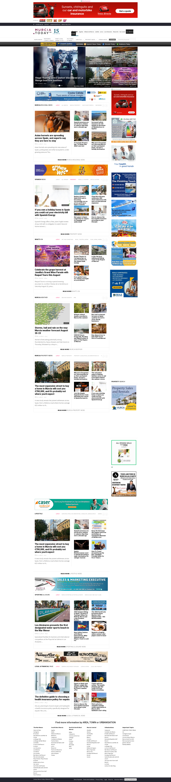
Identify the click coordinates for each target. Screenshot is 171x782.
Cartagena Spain (126, 733)
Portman (35, 760)
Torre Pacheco (37, 774)
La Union (35, 745)
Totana (53, 754)
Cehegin (71, 737)
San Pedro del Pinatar (39, 765)
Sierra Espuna (55, 752)
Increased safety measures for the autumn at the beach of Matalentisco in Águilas (98, 125)
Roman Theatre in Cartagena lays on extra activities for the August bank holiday (80, 260)
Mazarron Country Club (111, 751)
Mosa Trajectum (91, 749)
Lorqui (88, 745)
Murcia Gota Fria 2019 (128, 738)
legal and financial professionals (101, 665)
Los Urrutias (36, 752)
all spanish (58, 179)
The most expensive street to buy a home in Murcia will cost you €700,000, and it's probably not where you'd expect (52, 390)
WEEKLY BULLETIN (66, 24)
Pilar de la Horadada (38, 756)
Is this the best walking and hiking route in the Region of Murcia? (98, 259)
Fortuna (71, 740)
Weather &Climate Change (49, 39)
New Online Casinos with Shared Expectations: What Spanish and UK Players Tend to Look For (81, 636)
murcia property (75, 105)
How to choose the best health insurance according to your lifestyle (81, 705)
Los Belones (36, 749)
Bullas (70, 731)
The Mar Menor (38, 726)
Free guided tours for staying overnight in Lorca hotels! (81, 278)
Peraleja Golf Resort (92, 752)
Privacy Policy (99, 779)
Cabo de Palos (37, 729)
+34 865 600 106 (39, 24)
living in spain (85, 665)
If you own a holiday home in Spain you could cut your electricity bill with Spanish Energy (98, 396)
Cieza (70, 738)
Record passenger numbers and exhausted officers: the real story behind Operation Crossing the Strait (81, 221)
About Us (110, 779)
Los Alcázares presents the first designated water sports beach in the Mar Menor (52, 628)
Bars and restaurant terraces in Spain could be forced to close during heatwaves (98, 318)
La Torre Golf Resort (38, 744)
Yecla (70, 747)
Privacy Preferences (130, 779)
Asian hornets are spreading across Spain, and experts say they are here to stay (50, 138)
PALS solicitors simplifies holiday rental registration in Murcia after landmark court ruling (99, 706)
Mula (70, 746)
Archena (89, 735)
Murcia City (90, 751)
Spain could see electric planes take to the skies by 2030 (98, 218)
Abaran (89, 731)
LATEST (58, 105)
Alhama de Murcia (89, 32)
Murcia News (38, 40)
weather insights (67, 297)
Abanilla (89, 729)
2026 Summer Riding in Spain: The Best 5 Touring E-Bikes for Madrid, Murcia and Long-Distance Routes (81, 616)
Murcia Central (91, 726)
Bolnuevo (53, 735)
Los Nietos (36, 751)
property (67, 179)
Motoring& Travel (70, 39)
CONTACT (46, 24)
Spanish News (103, 40)
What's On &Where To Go (59, 39)
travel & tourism (77, 179)
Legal (105, 779)
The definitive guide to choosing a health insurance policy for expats (52, 697)
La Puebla (35, 742)
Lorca (101, 32)
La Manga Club (37, 738)
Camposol (54, 736)
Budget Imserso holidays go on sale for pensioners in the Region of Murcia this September (51, 212)
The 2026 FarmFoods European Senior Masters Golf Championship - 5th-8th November (99, 615)
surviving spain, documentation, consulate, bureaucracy (79, 514)
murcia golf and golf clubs (93, 595)
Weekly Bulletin (126, 744)
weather (97, 179)
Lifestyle (79, 40)
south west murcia (88, 105)
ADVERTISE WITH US (55, 24)
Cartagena (36, 731)
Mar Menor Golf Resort (39, 754)
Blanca (88, 736)
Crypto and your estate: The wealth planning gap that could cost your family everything (98, 686)
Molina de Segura (91, 747)
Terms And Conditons (88, 779)
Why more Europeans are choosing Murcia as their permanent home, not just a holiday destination (99, 146)
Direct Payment (78, 779)
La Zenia (107, 763)
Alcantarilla (90, 733)
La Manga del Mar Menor (39, 740)
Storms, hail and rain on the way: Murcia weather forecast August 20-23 (51, 330)
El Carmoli (36, 733)
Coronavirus (125, 735)
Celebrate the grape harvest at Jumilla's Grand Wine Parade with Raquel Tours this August (51, 272)
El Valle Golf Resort (92, 740)
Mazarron (53, 747)
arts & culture (88, 179)
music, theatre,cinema (81, 239)
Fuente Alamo (55, 740)
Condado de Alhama (56, 738)
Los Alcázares (108, 32)
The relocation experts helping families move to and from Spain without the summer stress (99, 376)
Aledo (52, 731)
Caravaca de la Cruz (74, 735)
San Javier (122, 32)
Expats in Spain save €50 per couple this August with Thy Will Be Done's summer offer (81, 686)
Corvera (89, 738)
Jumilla (97, 32)
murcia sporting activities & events (72, 595)
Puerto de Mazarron (56, 749)
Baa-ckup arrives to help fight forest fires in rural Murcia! (99, 336)
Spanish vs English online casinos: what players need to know (99, 634)
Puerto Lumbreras (56, 751)
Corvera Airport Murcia (128, 736)
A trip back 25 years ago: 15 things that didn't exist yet (81, 144)
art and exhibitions (67, 239)
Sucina (88, 756)
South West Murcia (57, 726)
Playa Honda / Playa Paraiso (40, 758)
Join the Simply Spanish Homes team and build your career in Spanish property (81, 395)
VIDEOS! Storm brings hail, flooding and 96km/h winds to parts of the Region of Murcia (81, 338)
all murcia (65, 105)
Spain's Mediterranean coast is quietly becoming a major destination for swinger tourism (81, 555)
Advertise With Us (119, 779)
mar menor (99, 105)
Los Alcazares (37, 747)
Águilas (81, 32)
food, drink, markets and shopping (100, 239)
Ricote (88, 754)
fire (75, 297)
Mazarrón (115, 32)
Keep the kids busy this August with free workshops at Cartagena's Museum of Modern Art (99, 534)
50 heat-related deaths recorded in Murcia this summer (81, 316)
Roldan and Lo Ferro (38, 761)
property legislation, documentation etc (86, 355)
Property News (90, 40)
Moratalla (71, 744)
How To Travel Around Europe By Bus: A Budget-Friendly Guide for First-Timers (98, 555)
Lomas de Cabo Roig (110, 765)
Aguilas (53, 729)
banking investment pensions (70, 665)
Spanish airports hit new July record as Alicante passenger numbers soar (98, 199)
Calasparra (72, 733)
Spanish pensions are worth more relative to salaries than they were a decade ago (81, 124)
